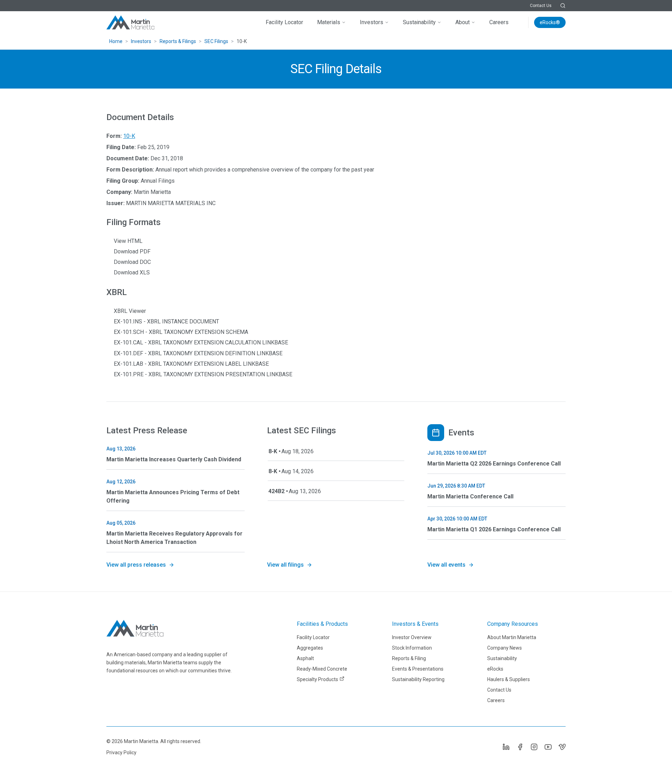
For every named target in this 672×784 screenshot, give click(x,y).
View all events (446, 564)
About (462, 22)
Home (115, 41)
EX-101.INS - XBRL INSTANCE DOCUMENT (166, 321)
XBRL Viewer (130, 311)
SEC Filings (216, 41)
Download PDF (132, 251)
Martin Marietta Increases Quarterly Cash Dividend (173, 459)
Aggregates (310, 648)
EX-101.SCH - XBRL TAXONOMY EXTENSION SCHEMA (181, 332)
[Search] (563, 5)
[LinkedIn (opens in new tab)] (506, 746)
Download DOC (132, 262)
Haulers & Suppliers (508, 679)
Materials (328, 22)
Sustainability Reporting (418, 679)
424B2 (276, 491)
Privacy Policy (121, 752)
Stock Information (412, 648)
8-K (272, 451)
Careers (499, 22)
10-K (129, 136)
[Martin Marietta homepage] (130, 22)
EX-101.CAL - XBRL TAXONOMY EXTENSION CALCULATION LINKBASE (201, 342)
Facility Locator (284, 22)
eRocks (495, 669)
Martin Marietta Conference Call (470, 496)
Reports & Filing (409, 658)
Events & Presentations (417, 669)
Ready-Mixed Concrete (322, 669)
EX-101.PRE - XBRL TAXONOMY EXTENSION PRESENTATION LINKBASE (203, 374)
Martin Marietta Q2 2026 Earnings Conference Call (494, 463)
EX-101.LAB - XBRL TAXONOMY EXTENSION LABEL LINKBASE (191, 363)
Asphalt (305, 658)
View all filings (285, 564)
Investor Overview (412, 637)
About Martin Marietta (511, 637)
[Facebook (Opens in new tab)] (520, 746)
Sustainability (419, 22)
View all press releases (136, 564)
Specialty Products (317, 679)
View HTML (128, 241)
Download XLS (132, 272)
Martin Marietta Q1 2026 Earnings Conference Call (494, 529)
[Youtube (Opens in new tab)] (548, 746)
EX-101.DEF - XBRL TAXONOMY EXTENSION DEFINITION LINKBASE (198, 353)
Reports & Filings (178, 41)
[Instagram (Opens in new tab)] (534, 746)
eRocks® (550, 22)
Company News (504, 648)
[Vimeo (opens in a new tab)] (562, 746)
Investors (371, 22)
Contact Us (541, 5)
